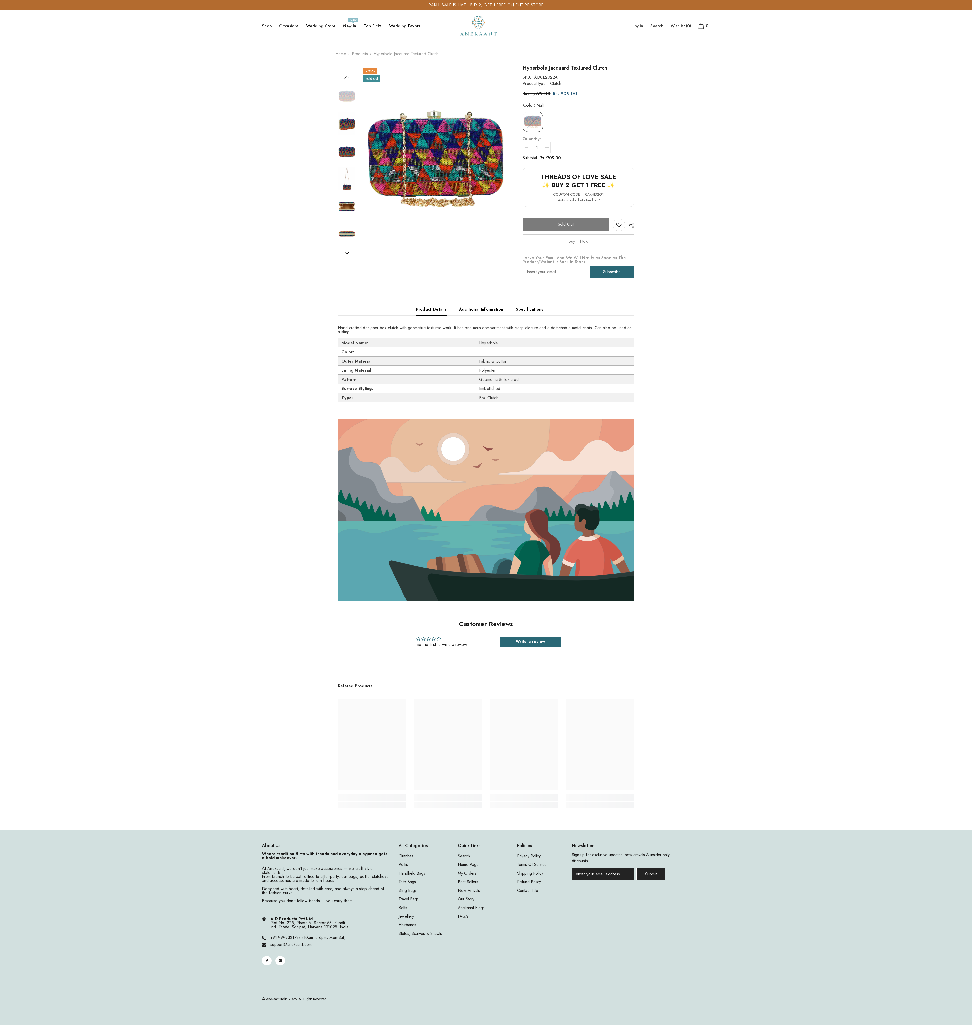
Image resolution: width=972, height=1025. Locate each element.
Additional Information (481, 309)
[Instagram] (280, 960)
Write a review (530, 641)
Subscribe (612, 272)
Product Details (431, 309)
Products (360, 54)
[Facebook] (267, 960)
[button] (347, 77)
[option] (435, 160)
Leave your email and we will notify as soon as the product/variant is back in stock (574, 260)
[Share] (629, 225)
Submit (651, 874)
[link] (619, 225)
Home (340, 54)
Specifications (529, 309)
